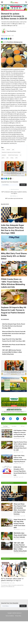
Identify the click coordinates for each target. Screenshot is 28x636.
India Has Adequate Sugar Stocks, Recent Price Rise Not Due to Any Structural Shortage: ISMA (12, 229)
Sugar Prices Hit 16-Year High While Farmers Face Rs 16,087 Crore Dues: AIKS (20, 523)
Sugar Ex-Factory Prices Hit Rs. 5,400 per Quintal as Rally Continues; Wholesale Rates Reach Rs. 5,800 (20, 446)
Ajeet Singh (16, 451)
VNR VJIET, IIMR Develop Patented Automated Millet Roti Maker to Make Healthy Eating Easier (12, 352)
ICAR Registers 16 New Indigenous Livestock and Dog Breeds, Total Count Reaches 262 (20, 433)
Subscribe (23, 184)
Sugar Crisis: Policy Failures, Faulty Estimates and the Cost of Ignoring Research (20, 458)
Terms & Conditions (10, 615)
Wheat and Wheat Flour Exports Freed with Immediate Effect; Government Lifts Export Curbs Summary (13, 333)
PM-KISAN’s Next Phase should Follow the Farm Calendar (20, 535)
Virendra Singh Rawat (5, 582)
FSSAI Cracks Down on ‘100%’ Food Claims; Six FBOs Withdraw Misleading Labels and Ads (13, 283)
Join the (12, 42)
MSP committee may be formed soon (14, 198)
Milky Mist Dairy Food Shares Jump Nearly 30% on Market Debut (14, 256)
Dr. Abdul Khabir (17, 538)
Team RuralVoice (11, 31)
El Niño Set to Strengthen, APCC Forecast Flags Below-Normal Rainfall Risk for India (20, 471)
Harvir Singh (16, 463)
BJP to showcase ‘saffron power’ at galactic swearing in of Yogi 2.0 (14, 192)
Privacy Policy (18, 615)
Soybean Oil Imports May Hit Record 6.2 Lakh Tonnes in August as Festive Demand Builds (13, 311)
